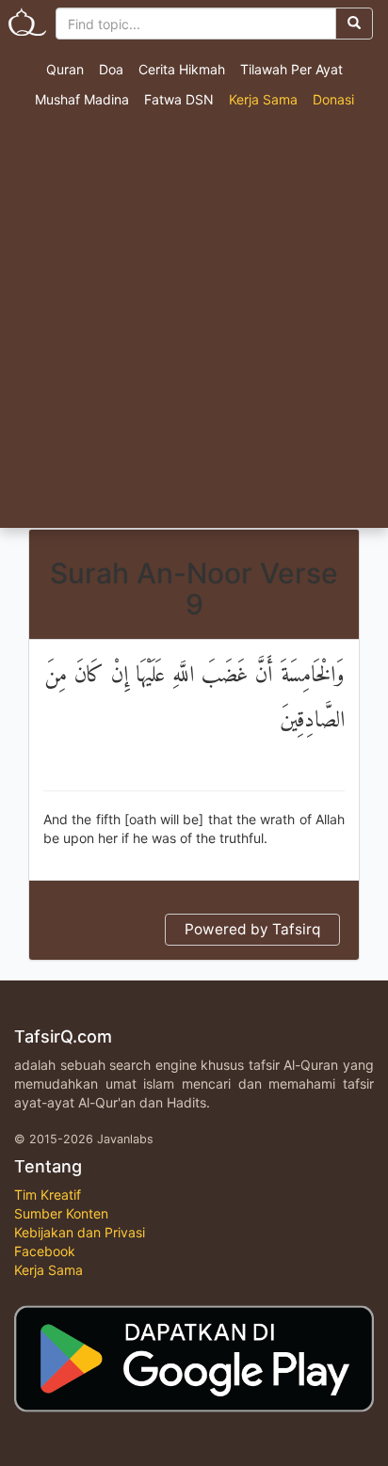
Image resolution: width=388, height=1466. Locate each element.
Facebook (44, 1251)
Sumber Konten (61, 1213)
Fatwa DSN (179, 99)
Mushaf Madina (82, 99)
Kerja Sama (263, 99)
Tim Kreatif (47, 1195)
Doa (111, 69)
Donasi (333, 99)
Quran (65, 69)
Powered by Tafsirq (252, 929)
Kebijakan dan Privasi (79, 1232)
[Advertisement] (194, 324)
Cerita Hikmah (181, 69)
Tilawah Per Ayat (291, 69)
